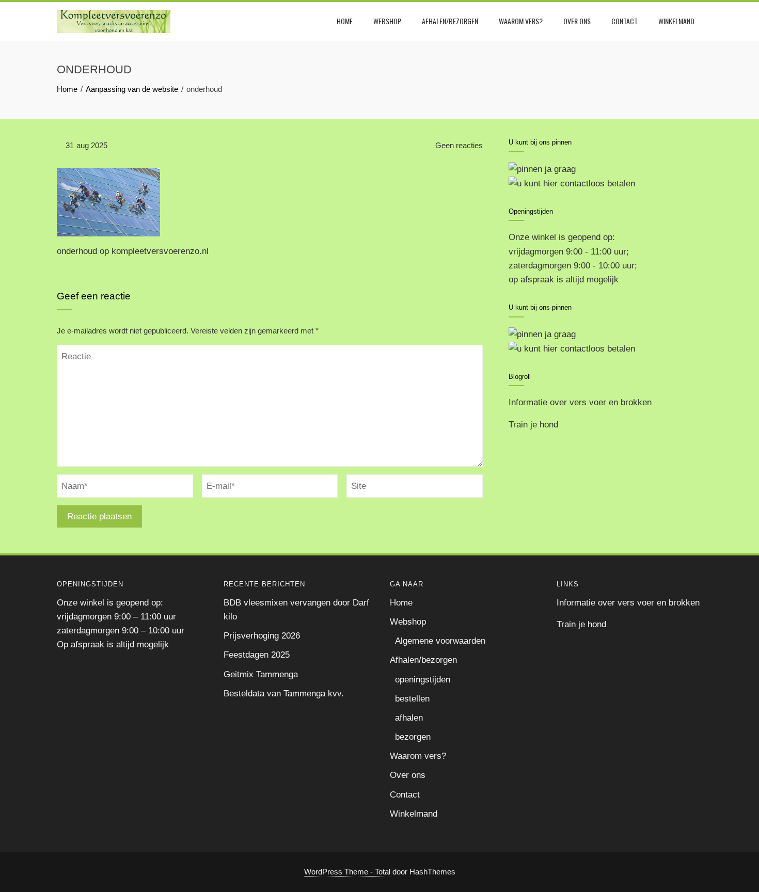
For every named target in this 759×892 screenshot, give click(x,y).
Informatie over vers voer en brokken (580, 402)
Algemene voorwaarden (440, 641)
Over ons (577, 20)
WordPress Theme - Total (347, 871)
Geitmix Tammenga (261, 674)
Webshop (387, 20)
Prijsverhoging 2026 (262, 636)
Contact (624, 20)
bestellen (412, 699)
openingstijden (422, 679)
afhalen (409, 718)
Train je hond (533, 424)
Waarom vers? (521, 20)
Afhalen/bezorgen (450, 20)
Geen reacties (458, 145)
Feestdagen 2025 (257, 655)
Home (345, 20)
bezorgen (413, 737)
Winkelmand (676, 20)
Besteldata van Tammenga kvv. (284, 693)
